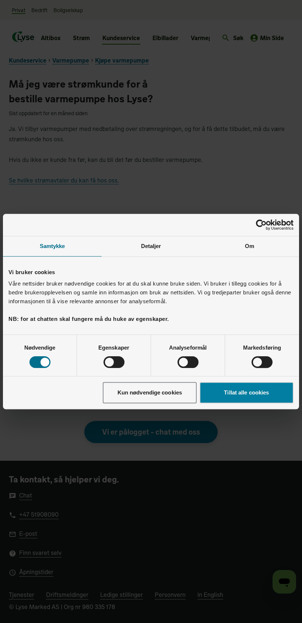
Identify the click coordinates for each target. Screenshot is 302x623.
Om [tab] (249, 246)
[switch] (113, 362)
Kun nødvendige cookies (149, 392)
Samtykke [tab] (52, 246)
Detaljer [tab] (151, 246)
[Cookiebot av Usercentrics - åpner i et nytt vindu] (261, 224)
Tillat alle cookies (246, 392)
